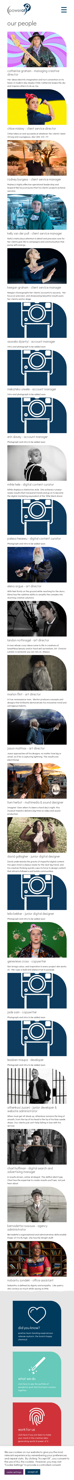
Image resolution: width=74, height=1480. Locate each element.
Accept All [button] (33, 1471)
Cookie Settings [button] (14, 1471)
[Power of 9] (19, 14)
